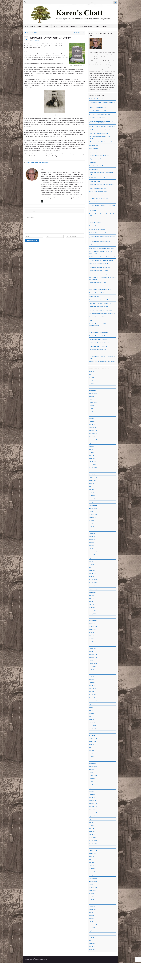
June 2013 (91, 859)
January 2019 (92, 651)
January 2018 (92, 688)
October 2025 (92, 399)
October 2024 (92, 436)
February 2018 (92, 685)
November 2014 (93, 806)
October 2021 (92, 548)
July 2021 (91, 558)
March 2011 (92, 943)
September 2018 (93, 663)
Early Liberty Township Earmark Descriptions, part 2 (102, 126)
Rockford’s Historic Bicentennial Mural (98, 232)
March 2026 (92, 384)
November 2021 (93, 545)
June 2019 (91, 635)
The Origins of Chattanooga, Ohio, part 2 (99, 342)
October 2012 (92, 884)
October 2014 (92, 809)
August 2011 (92, 927)
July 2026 (91, 371)
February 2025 (92, 424)
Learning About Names (95, 353)
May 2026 (91, 377)
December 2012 (93, 878)
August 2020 (92, 592)
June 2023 (91, 486)
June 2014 (91, 822)
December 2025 (93, 393)
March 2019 (92, 645)
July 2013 (91, 856)
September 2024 (93, 440)
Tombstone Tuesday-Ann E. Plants (98, 317)
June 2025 (91, 412)
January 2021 (92, 576)
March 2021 (92, 570)
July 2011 (91, 931)
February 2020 (92, 610)
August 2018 (92, 666)
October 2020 (92, 586)
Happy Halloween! (93, 169)
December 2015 (93, 766)
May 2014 (91, 825)
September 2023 (93, 477)
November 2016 (93, 732)
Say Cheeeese (92, 329)
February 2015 (92, 797)
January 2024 (92, 464)
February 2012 (92, 909)
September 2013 (93, 850)
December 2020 (93, 579)
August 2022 (92, 517)
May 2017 (91, 713)
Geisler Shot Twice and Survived (97, 117)
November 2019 (93, 620)
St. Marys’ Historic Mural (95, 222)
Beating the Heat (93, 244)
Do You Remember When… (95, 286)
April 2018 (91, 679)
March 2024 (92, 458)
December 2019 (93, 617)
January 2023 (92, 502)
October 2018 (92, 660)
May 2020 (91, 601)
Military (55, 26)
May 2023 (91, 489)
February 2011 (92, 946)
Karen (32, 40)
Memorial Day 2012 (32, 32)
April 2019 (91, 642)
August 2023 (92, 480)
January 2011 (92, 949)
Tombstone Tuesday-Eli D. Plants (97, 293)
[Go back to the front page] (70, 14)
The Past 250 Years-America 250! (97, 107)
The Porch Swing (78, 32)
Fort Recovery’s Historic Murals (97, 229)
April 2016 (91, 753)
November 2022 (93, 508)
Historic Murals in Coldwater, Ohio (97, 219)
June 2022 (91, 523)
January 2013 (92, 875)
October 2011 (92, 921)
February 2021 (92, 573)
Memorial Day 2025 (94, 296)
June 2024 (91, 449)
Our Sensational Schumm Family (97, 98)
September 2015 (93, 775)
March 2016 (92, 757)
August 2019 (92, 629)
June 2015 (91, 785)
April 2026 (91, 380)
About (32, 26)
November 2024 (93, 433)
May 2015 (91, 788)
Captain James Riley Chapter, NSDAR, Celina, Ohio (101, 248)
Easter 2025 (92, 320)
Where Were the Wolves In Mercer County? (100, 303)
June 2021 (91, 561)
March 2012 (92, 906)
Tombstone (34, 162)
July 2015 (91, 781)
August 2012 (92, 890)
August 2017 (92, 704)
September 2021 (93, 551)
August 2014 (92, 816)
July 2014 (91, 819)
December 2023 (93, 467)
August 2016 (92, 741)
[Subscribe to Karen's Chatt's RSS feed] (25, 2)
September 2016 (93, 738)
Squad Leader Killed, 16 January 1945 (98, 332)
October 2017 (92, 697)
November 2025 (93, 396)
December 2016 (93, 729)
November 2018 (93, 657)
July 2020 (91, 595)
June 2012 (91, 896)
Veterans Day (92, 162)
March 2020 (92, 607)
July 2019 (91, 632)
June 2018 (91, 673)
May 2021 (91, 564)
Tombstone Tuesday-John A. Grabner (98, 270)
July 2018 (91, 670)
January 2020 (92, 614)
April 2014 (91, 828)
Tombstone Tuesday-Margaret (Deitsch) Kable (101, 195)
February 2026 (92, 387)
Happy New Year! (93, 145)
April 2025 (91, 418)
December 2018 (93, 654)
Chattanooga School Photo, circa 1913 (98, 299)
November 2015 (93, 769)
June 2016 (91, 747)
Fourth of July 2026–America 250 (97, 110)
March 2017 (92, 719)
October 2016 (92, 735)
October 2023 (92, 474)
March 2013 (92, 868)
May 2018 (91, 676)
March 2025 (92, 421)
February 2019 (92, 648)
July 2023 (91, 483)
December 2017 (93, 691)
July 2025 (91, 408)
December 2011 (93, 915)
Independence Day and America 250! (98, 263)
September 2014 (93, 812)
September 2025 (93, 402)
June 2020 (91, 598)
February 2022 (92, 536)
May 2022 (91, 527)
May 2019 (91, 638)
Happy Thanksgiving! (94, 152)
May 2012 (91, 900)
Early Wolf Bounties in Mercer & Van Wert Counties (102, 313)
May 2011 (91, 937)
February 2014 (92, 834)
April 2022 (91, 530)
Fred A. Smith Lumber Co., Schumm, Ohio (99, 274)
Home (26, 26)
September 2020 (93, 589)
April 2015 (91, 791)
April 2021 (91, 567)
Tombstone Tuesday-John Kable (97, 226)
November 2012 (93, 881)
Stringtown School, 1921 (95, 159)
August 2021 (92, 555)
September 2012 (93, 887)
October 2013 (92, 847)
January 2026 (92, 390)
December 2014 (93, 803)
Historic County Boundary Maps (97, 165)
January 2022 (92, 539)
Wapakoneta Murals (94, 202)
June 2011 (91, 934)
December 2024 (93, 430)
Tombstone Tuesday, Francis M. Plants (98, 306)
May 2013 (91, 862)
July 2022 (91, 520)
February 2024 (92, 461)
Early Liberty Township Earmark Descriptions (100, 129)
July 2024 (91, 446)
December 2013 (93, 840)
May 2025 (91, 415)
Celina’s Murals (92, 210)
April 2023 (91, 492)
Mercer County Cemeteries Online (98, 191)
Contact (104, 26)
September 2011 (93, 924)
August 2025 (92, 405)
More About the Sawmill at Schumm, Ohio (99, 267)
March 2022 (92, 533)
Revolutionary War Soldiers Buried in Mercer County (102, 256)
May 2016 (91, 750)
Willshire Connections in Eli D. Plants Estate (100, 289)
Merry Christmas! (93, 148)
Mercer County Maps (86, 26)
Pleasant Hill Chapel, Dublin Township (98, 133)
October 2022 (92, 511)
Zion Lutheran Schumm (43, 162)
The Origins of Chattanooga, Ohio (97, 349)
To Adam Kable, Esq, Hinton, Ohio (97, 188)
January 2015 (92, 800)
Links (97, 26)
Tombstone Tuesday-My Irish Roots (98, 346)
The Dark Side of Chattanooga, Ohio (98, 339)
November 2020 (93, 582)
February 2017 (92, 722)
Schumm (37, 40)
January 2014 (92, 837)
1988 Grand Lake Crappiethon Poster (98, 198)
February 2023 (92, 499)
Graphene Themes (35, 961)
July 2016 (91, 744)
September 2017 (93, 701)
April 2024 (91, 455)
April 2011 (91, 940)
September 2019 (93, 626)
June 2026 (91, 374)
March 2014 (92, 831)
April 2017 (91, 716)
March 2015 (92, 794)
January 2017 (92, 725)
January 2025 (92, 427)
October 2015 (92, 772)
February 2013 (92, 872)
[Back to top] (137, 953)
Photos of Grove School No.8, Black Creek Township (102, 361)
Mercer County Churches (68, 26)
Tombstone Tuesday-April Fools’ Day (98, 335)
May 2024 (91, 452)
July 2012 (91, 893)
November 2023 (93, 471)
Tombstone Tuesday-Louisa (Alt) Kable (99, 155)
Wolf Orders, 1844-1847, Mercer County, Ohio (101, 310)
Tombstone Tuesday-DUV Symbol (97, 282)
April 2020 (91, 604)
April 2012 (91, 903)
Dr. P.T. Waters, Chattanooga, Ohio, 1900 (99, 114)
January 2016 (92, 763)
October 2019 (92, 623)
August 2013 (92, 853)
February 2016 (92, 760)
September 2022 (93, 514)
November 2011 (93, 918)
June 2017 (91, 710)
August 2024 (92, 443)
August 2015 (92, 778)
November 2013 (93, 844)
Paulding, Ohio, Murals (94, 181)
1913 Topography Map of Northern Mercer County (102, 141)
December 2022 (93, 505)
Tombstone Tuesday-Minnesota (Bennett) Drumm (101, 184)
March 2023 (92, 495)
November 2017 (93, 694)
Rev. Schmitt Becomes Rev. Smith (97, 177)
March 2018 (92, 682)
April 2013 (91, 865)
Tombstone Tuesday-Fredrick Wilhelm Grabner (101, 260)
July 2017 (91, 707)
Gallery (47, 26)
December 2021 (93, 542)
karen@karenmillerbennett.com (38, 958)
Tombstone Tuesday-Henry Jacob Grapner (100, 241)
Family (39, 26)
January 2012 (92, 912)
